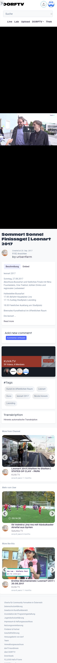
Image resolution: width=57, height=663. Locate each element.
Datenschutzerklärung (13, 606)
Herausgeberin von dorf (14, 637)
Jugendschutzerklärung (14, 618)
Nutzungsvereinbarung (13, 625)
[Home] (21, 4)
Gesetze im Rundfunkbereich (16, 610)
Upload (25, 21)
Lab (16, 21)
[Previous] (5, 457)
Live (9, 21)
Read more (9, 321)
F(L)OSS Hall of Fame (13, 659)
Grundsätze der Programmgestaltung (19, 614)
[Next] (52, 457)
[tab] (12, 266)
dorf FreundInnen (11, 648)
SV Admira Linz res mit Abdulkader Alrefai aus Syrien (32, 526)
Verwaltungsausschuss (14, 644)
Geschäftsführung (11, 633)
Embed (26, 266)
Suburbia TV (17, 531)
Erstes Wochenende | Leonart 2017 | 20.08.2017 (32, 582)
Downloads (9, 656)
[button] (44, 4)
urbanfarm (24, 257)
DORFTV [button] (37, 21)
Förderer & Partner (11, 629)
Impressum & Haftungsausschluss (18, 621)
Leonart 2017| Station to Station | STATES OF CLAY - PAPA (31, 470)
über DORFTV (9, 652)
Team (6, 640)
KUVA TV (10, 361)
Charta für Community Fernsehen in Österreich (23, 602)
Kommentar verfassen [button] (16, 338)
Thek (49, 21)
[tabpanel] (28, 297)
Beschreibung (12, 266)
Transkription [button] (13, 415)
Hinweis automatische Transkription (20, 419)
